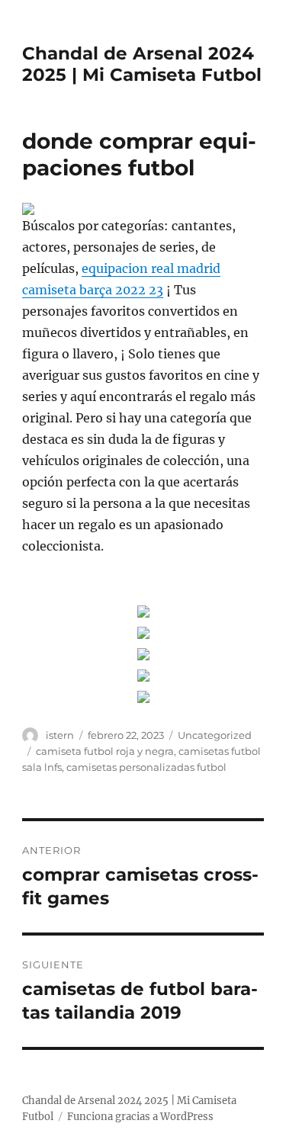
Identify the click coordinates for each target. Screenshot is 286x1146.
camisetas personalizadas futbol (146, 767)
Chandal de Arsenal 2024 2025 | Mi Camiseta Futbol (142, 64)
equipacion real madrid (151, 268)
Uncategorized (215, 735)
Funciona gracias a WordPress (140, 1116)
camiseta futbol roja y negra (105, 751)
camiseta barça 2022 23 (92, 289)
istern (60, 735)
